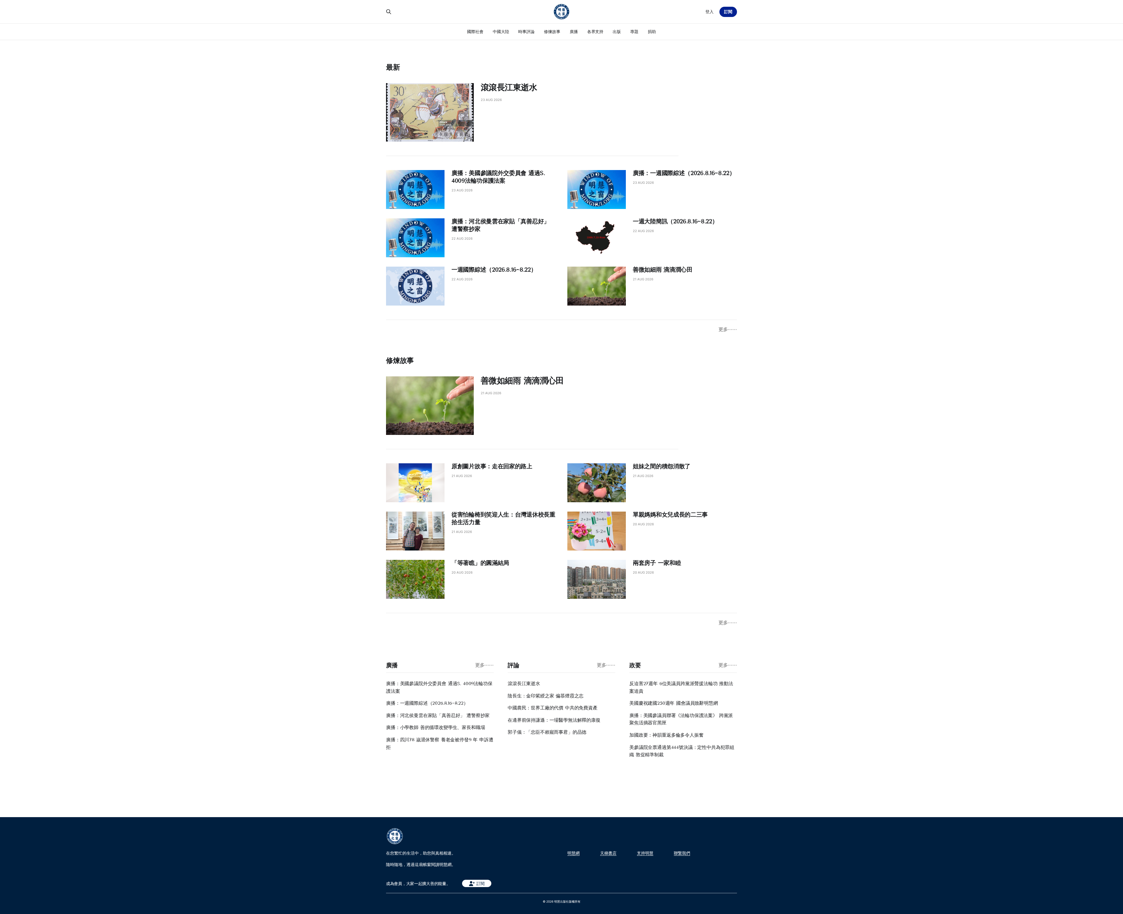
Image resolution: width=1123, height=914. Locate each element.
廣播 (574, 31)
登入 (709, 11)
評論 (513, 665)
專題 (634, 31)
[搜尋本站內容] (388, 11)
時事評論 (526, 31)
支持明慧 (645, 853)
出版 (617, 31)
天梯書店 (608, 853)
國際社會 (475, 31)
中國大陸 (501, 31)
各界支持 (595, 31)
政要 (635, 665)
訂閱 (728, 11)
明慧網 (573, 853)
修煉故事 (552, 31)
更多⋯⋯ (728, 329)
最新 (393, 67)
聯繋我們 (682, 853)
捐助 (652, 31)
